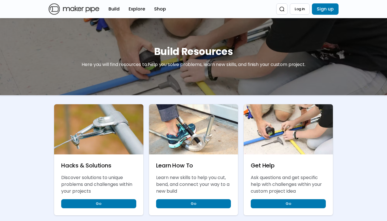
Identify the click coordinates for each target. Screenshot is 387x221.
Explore (137, 9)
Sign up (325, 9)
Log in (300, 9)
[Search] (282, 9)
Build (114, 9)
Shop (160, 9)
